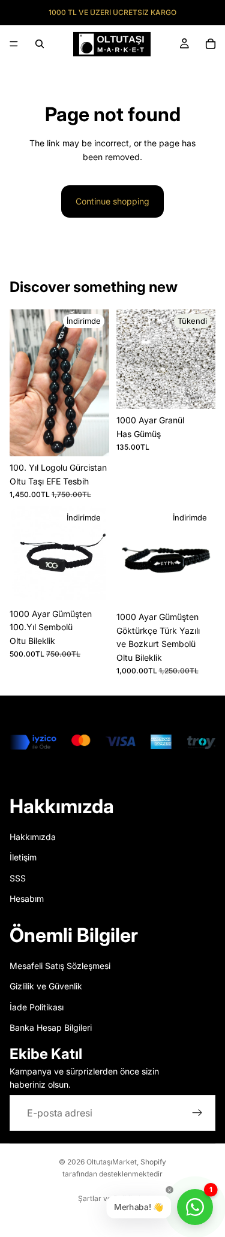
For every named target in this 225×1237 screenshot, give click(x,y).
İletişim (23, 857)
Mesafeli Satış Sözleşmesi (60, 966)
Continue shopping (112, 201)
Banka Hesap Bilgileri (51, 1027)
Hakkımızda (33, 837)
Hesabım (27, 898)
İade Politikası (37, 1007)
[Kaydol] (197, 1112)
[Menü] (14, 44)
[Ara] (39, 44)
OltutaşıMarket (111, 1161)
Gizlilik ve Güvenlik (46, 986)
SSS (18, 878)
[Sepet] (210, 44)
